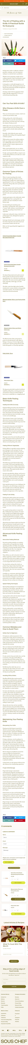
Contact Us (3, 997)
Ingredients (3, 1013)
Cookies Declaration (19, 1007)
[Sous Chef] (14, 4)
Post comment (8, 862)
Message (5, 847)
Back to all (14, 961)
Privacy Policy (18, 1003)
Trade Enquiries (4, 1005)
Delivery (3, 999)
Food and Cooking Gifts (6, 1019)
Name (4, 834)
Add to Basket (18, 882)
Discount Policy (18, 1005)
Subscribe (14, 986)
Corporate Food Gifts (6, 1023)
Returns (3, 1001)
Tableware (3, 1017)
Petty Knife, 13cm (8, 353)
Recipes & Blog (4, 1021)
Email (4, 841)
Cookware (3, 1015)
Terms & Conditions (19, 1001)
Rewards (3, 1003)
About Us (17, 999)
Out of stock (18, 899)
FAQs (2, 1007)
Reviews (17, 997)
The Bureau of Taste (14, 13)
